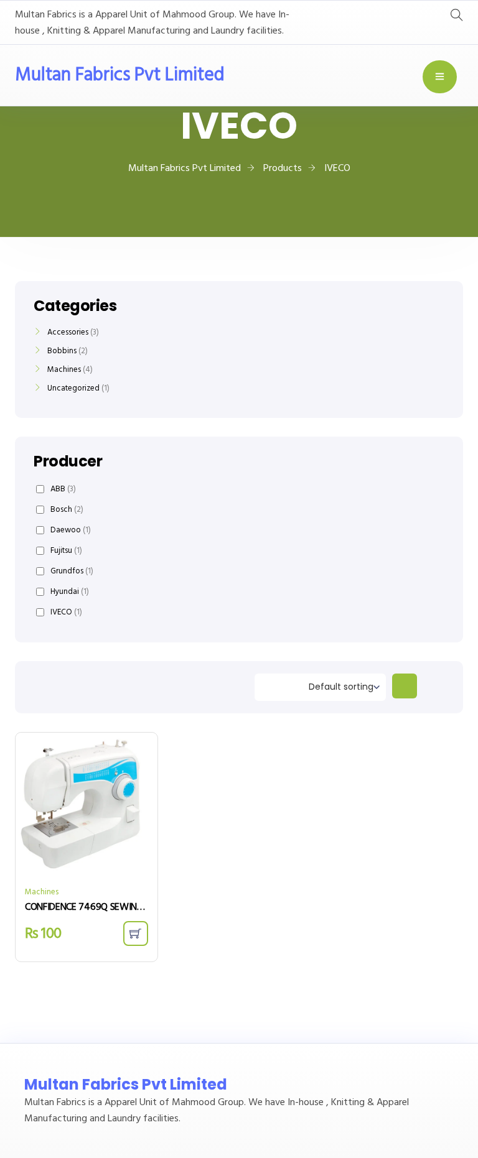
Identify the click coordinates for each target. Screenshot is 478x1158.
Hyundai (69, 592)
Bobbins (62, 351)
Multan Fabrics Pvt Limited (120, 75)
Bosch (66, 510)
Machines (42, 892)
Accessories (67, 333)
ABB (63, 489)
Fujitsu (66, 551)
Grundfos (71, 571)
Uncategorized (73, 389)
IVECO (66, 612)
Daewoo (70, 530)
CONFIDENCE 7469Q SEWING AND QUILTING (86, 907)
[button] (135, 933)
